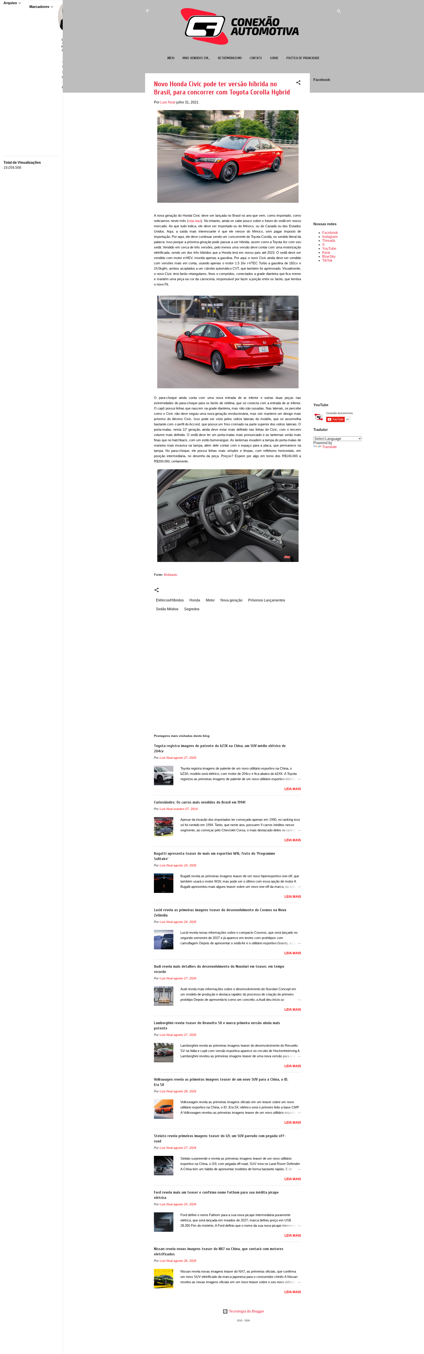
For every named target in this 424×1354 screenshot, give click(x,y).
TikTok (327, 260)
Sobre (274, 58)
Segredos (191, 609)
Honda (194, 600)
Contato (256, 58)
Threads (328, 240)
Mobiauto (170, 575)
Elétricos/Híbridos (170, 600)
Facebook (330, 233)
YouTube (329, 248)
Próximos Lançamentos (266, 600)
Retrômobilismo (230, 58)
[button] (298, 83)
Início (170, 58)
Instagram (330, 236)
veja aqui (194, 221)
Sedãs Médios (167, 609)
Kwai (326, 252)
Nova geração (231, 600)
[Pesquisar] (339, 12)
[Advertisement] (327, 332)
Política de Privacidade (303, 58)
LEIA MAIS (292, 789)
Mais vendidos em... (196, 58)
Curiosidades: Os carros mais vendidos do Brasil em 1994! (199, 802)
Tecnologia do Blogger (246, 1311)
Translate (329, 447)
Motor (210, 600)
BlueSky (328, 256)
